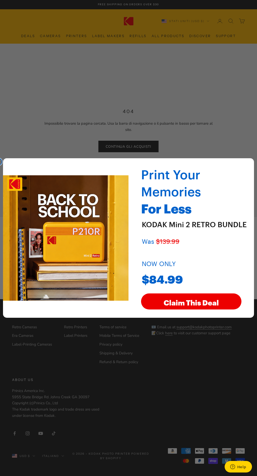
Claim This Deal (191, 301)
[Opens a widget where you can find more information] (238, 467)
